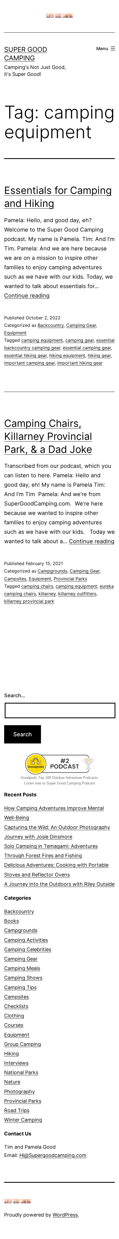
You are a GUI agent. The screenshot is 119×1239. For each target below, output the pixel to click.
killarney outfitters (77, 593)
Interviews (16, 1063)
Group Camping (22, 1044)
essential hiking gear (25, 355)
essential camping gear (87, 347)
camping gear (79, 340)
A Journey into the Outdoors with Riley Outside (59, 884)
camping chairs (37, 586)
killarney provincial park (29, 601)
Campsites (15, 578)
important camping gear (29, 363)
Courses (13, 1025)
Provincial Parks (70, 578)
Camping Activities (26, 940)
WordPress (65, 1215)
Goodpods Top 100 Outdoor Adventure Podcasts (59, 778)
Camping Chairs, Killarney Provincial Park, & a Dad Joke (48, 436)
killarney (47, 593)
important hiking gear (80, 363)
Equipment (15, 332)
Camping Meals (22, 968)
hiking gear (99, 355)
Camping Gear (81, 325)
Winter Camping (23, 1120)
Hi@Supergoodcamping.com (52, 1155)
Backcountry (51, 325)
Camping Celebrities (27, 949)
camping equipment (42, 340)
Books (11, 921)
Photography (19, 1091)
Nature (12, 1082)
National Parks (21, 1072)
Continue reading (27, 295)
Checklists (16, 1006)
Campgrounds (52, 571)
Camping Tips (20, 987)
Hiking (11, 1053)
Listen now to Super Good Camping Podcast (59, 783)
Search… (14, 695)
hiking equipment (67, 355)
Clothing (14, 1016)
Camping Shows (23, 978)
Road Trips (16, 1110)
